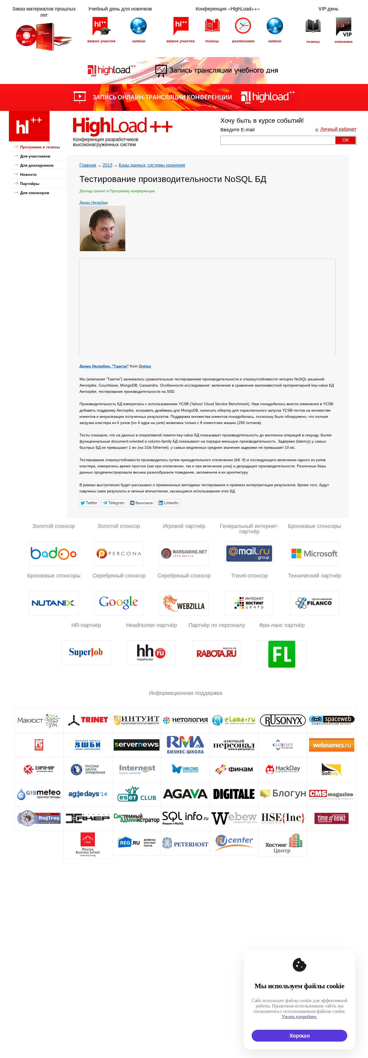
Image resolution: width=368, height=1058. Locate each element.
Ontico (145, 366)
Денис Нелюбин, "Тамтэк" (104, 366)
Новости (28, 174)
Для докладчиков (37, 165)
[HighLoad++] (29, 140)
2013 (107, 165)
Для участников (35, 156)
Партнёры (29, 183)
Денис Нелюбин (93, 202)
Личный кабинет (338, 129)
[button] (89, 503)
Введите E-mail (237, 129)
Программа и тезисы (40, 147)
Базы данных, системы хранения (152, 165)
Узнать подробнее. (299, 1016)
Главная (87, 165)
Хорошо (299, 1036)
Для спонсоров (34, 193)
